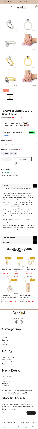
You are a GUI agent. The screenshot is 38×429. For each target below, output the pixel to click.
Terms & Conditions (8, 357)
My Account (6, 379)
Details (5, 185)
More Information (9, 238)
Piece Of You (6, 381)
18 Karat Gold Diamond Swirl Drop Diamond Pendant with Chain (19, 269)
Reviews (6, 242)
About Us (5, 383)
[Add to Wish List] (15, 163)
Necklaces (5, 344)
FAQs (3, 364)
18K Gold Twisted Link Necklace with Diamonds (6, 269)
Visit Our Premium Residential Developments (22, 2)
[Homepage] (19, 426)
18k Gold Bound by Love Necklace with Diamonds (31, 269)
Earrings (4, 342)
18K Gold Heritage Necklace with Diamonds (26, 296)
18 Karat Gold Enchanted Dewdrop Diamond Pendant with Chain (9, 296)
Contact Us (5, 386)
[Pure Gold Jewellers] (22, 7)
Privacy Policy (6, 359)
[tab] (19, 186)
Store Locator (6, 376)
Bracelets (5, 340)
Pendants (5, 338)
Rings (4, 335)
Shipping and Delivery (9, 362)
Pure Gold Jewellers (12, 175)
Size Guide (6, 169)
